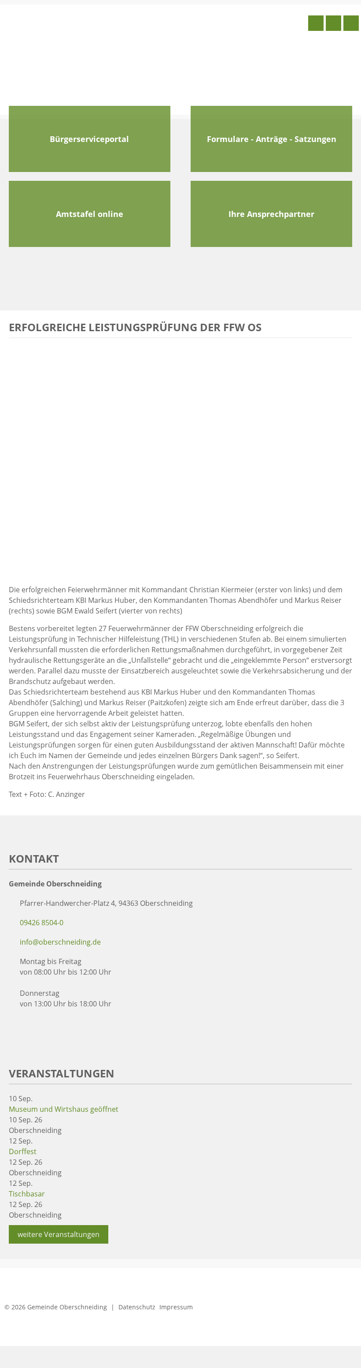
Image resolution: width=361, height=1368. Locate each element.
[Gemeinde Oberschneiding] (68, 58)
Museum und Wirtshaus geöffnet (63, 1109)
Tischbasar (27, 1194)
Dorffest (23, 1151)
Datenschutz (136, 1307)
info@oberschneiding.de (60, 942)
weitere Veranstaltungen (58, 1234)
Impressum (176, 1307)
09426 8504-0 (41, 922)
